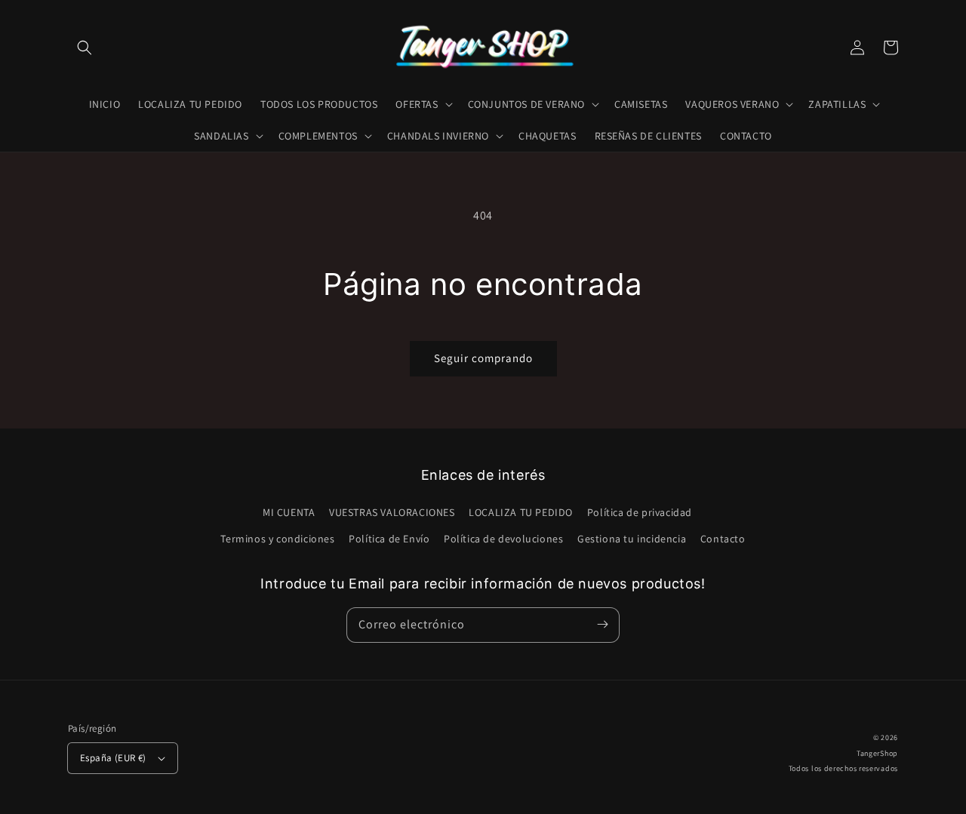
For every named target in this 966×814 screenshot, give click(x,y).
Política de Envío (389, 538)
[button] (84, 47)
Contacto (723, 538)
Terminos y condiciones (277, 538)
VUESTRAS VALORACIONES (392, 512)
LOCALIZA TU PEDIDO (521, 512)
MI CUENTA (289, 512)
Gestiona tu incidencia (631, 538)
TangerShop (877, 753)
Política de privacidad (639, 512)
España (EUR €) (113, 757)
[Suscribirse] (602, 624)
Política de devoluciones (503, 538)
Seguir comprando (483, 358)
